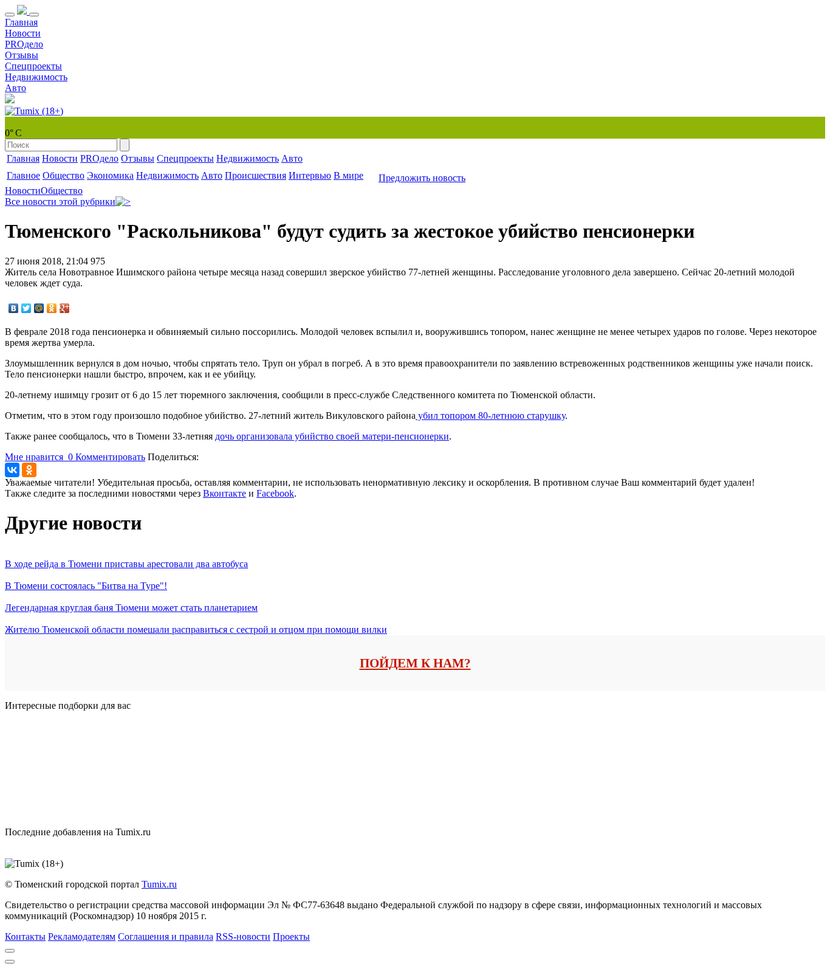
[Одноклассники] (52, 308)
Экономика (110, 175)
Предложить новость (422, 178)
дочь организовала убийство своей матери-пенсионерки (332, 436)
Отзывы (21, 55)
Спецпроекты (33, 66)
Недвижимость (36, 77)
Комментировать (110, 457)
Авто (15, 88)
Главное (23, 175)
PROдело (24, 44)
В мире (348, 175)
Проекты (291, 936)
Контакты (25, 936)
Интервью (310, 175)
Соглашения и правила (165, 936)
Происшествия (255, 175)
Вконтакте (224, 493)
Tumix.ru (159, 884)
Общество (63, 175)
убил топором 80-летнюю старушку (490, 415)
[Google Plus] (64, 308)
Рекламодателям (81, 936)
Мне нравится (39, 457)
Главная (21, 22)
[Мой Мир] (39, 308)
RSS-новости (243, 936)
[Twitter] (26, 308)
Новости (23, 33)
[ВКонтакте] (13, 308)
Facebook (275, 493)
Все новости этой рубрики (60, 201)
